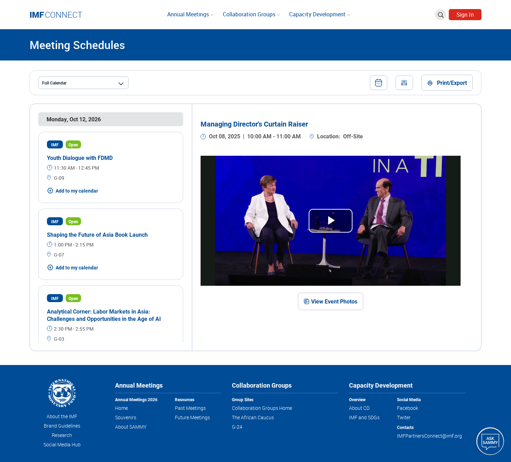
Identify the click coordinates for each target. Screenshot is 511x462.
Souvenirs (125, 417)
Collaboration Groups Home (262, 408)
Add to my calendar (77, 190)
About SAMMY (131, 426)
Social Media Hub (62, 444)
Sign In (465, 14)
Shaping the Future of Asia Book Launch (97, 234)
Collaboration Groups (250, 14)
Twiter (404, 417)
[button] (378, 82)
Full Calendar (54, 83)
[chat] (490, 441)
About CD (359, 408)
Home (121, 408)
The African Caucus (253, 417)
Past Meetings (190, 408)
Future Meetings (192, 417)
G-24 (237, 426)
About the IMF (62, 416)
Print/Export (452, 82)
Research (62, 435)
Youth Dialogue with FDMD (80, 157)
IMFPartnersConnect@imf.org (429, 435)
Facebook (407, 408)
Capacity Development (318, 14)
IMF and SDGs (364, 417)
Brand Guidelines (62, 425)
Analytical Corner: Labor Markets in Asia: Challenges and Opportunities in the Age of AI (104, 315)
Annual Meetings (188, 14)
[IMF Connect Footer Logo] (62, 394)
